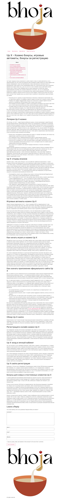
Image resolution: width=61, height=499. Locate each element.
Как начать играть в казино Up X (18, 69)
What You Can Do (31, 51)
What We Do (22, 51)
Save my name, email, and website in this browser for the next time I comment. (25, 441)
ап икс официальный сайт (34, 308)
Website (8, 436)
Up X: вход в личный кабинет (17, 77)
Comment (9, 411)
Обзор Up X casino (14, 73)
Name (8, 427)
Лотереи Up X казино (15, 64)
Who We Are (15, 51)
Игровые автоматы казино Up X (17, 67)
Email (8, 432)
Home (9, 51)
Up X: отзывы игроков (15, 66)
